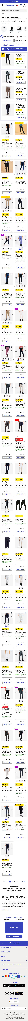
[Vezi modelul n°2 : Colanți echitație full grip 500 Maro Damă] (20, 286)
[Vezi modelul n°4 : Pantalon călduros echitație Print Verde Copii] (11, 359)
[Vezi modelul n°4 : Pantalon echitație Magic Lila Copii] (11, 249)
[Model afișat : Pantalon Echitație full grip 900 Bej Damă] (3, 323)
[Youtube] (8, 993)
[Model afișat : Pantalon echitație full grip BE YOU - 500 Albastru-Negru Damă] (6, 856)
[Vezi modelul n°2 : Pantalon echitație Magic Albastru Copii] (6, 249)
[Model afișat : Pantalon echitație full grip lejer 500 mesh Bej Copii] (20, 396)
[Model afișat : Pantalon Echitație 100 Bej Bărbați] (3, 211)
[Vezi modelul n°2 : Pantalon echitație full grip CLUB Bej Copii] (8, 137)
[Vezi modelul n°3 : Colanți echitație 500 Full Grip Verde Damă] (22, 286)
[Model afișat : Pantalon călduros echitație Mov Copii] (3, 359)
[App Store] (8, 986)
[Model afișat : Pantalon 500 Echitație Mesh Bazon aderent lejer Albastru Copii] (6, 818)
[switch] (3, 49)
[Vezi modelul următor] (12, 128)
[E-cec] (18, 977)
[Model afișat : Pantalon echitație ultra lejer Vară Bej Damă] (20, 588)
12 (17, 881)
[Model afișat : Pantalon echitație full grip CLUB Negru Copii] (6, 137)
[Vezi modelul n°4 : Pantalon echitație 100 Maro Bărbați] (11, 211)
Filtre (7, 40)
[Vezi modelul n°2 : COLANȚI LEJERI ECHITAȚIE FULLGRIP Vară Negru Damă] (22, 248)
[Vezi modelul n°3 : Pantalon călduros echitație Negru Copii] (8, 359)
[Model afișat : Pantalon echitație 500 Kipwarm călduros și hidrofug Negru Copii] (6, 512)
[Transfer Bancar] (12, 977)
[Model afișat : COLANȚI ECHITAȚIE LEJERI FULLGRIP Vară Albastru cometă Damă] (20, 248)
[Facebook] (6, 993)
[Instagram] (11, 993)
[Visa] (2, 976)
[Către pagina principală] (10, 5)
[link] (14, 936)
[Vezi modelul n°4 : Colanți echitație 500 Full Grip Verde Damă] (25, 286)
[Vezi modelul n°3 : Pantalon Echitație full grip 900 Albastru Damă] (8, 323)
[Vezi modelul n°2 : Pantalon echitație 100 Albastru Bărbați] (6, 211)
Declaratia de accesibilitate (20, 1018)
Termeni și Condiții (8, 1012)
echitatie (4, 906)
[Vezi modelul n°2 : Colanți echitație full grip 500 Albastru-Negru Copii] (20, 174)
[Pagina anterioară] (2, 943)
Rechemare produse (9, 1018)
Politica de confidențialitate (18, 1012)
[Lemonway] (14, 978)
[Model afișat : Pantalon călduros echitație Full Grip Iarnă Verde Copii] (20, 701)
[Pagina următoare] (26, 943)
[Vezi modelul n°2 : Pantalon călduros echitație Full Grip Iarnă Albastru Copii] (22, 701)
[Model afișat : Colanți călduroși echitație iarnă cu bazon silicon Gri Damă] (17, 781)
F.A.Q (9, 1017)
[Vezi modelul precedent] (2, 128)
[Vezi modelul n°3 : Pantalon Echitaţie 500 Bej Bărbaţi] (10, 396)
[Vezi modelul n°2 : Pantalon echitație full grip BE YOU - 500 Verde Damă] (8, 856)
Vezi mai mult (4, 24)
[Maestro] (9, 976)
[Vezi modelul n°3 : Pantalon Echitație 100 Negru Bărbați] (8, 211)
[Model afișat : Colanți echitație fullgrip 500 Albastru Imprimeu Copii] (17, 174)
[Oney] (22, 976)
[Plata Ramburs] (25, 976)
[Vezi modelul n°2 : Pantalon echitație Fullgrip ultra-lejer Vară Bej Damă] (8, 625)
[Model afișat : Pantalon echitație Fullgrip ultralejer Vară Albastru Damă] (6, 625)
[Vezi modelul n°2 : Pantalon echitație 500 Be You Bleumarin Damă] (22, 663)
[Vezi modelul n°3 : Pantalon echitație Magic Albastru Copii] (8, 249)
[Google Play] (19, 986)
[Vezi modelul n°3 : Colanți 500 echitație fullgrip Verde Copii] (22, 174)
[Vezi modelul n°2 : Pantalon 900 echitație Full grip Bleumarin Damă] (6, 323)
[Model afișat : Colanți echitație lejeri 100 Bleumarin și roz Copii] (18, 359)
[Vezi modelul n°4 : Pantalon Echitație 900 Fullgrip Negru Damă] (11, 323)
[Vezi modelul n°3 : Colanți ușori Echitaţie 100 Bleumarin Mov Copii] (23, 359)
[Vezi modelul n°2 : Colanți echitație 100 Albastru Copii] (21, 359)
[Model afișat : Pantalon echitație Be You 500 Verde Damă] (20, 663)
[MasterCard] (6, 976)
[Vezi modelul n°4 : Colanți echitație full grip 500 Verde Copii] (25, 174)
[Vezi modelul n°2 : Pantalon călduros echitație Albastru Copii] (6, 359)
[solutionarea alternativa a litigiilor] (14, 1001)
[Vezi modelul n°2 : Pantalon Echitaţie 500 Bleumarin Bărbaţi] (7, 396)
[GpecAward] (19, 994)
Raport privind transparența (16, 1017)
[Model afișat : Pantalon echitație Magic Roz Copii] (3, 249)
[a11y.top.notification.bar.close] (26, 1)
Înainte (23, 881)
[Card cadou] (15, 976)
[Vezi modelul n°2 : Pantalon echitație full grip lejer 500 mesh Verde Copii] (22, 396)
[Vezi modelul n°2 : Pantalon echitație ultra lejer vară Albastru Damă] (22, 588)
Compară (8, 152)
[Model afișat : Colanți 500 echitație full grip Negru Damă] (17, 286)
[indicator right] (26, 30)
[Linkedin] (13, 993)
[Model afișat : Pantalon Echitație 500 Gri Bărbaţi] (5, 396)
